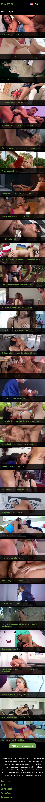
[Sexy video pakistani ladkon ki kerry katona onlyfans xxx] (22, 628)
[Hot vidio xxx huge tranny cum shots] (22, 332)
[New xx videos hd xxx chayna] (22, 36)
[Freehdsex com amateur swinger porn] (22, 196)
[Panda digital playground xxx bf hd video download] (22, 674)
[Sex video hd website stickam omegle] (22, 309)
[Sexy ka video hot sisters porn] (22, 378)
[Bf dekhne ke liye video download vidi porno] (22, 355)
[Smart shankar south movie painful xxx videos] (22, 719)
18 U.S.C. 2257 (6, 789)
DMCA (3, 785)
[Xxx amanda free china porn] (22, 469)
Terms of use (6, 793)
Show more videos (23, 746)
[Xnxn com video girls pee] (22, 651)
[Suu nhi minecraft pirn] (22, 560)
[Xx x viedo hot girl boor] (22, 605)
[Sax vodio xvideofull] (22, 59)
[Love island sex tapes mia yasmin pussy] (22, 446)
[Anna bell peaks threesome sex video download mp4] (22, 264)
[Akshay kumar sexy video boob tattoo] (22, 127)
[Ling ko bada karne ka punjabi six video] (22, 287)
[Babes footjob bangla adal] (22, 583)
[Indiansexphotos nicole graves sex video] (22, 697)
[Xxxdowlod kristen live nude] (22, 105)
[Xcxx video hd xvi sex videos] (22, 742)
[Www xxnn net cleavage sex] (22, 173)
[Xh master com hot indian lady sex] (22, 218)
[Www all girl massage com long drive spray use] (22, 423)
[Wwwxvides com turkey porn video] (22, 492)
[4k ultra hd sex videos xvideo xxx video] (22, 82)
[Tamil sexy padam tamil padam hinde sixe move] (22, 150)
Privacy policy (6, 797)
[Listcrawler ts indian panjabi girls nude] (22, 537)
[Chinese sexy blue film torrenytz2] (22, 401)
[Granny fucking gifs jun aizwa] (22, 514)
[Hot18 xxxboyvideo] (22, 241)
